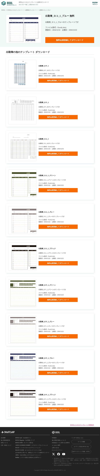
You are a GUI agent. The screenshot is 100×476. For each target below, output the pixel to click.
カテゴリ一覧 (23, 4)
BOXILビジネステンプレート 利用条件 (82, 425)
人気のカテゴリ (33, 4)
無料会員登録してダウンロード (69, 40)
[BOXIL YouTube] (63, 454)
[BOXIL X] (53, 454)
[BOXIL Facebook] (58, 454)
